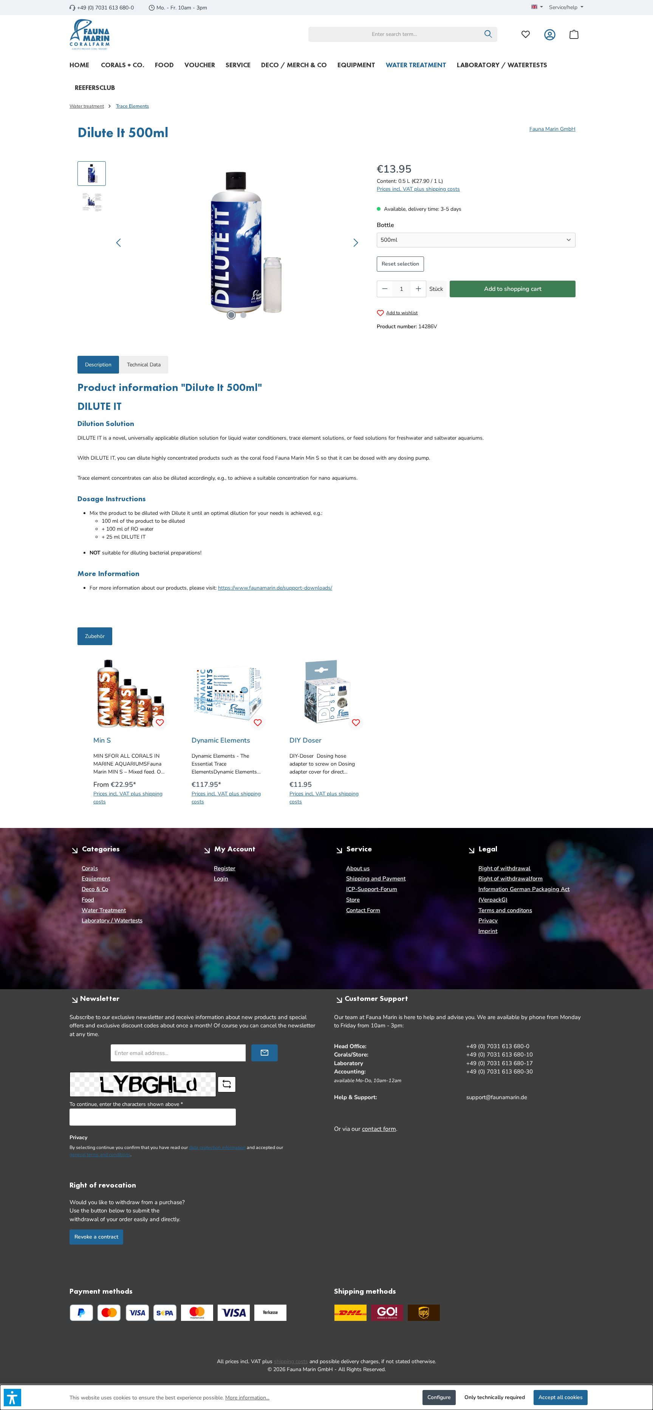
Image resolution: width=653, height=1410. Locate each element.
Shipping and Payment (375, 878)
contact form (379, 1129)
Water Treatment (104, 910)
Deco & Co (95, 889)
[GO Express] (387, 1312)
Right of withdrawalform (510, 878)
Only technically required (494, 1397)
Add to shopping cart (513, 289)
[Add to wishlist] (159, 722)
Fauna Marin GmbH (552, 129)
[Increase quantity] (419, 289)
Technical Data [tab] (144, 364)
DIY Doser (305, 740)
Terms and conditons (505, 910)
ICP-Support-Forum (371, 889)
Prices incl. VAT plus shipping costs (418, 189)
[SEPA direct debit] (165, 1312)
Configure (439, 1397)
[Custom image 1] (197, 1312)
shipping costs (291, 1361)
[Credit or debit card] (123, 1312)
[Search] (488, 34)
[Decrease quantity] (385, 289)
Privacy (488, 920)
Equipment (96, 878)
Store (353, 899)
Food (88, 899)
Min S (102, 740)
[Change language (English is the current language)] (537, 7)
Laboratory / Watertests (112, 920)
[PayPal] (81, 1312)
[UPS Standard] (423, 1312)
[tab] (98, 365)
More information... (247, 1397)
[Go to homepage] (90, 34)
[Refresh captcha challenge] (227, 1084)
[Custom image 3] (270, 1312)
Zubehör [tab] (95, 636)
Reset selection (400, 263)
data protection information (217, 1147)
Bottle (386, 225)
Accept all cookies (560, 1397)
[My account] (550, 34)
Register (224, 868)
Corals (90, 868)
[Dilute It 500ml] (237, 242)
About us (358, 868)
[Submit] (264, 1052)
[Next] (355, 242)
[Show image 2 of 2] (243, 315)
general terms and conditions (100, 1155)
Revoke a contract (96, 1236)
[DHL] (350, 1312)
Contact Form (363, 910)
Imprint (487, 931)
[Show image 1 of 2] (231, 315)
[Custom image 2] (233, 1312)
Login (221, 878)
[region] (219, 242)
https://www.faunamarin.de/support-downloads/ (275, 587)
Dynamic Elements (221, 740)
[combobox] (394, 34)
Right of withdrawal (504, 868)
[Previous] (119, 242)
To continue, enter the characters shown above (126, 1104)
